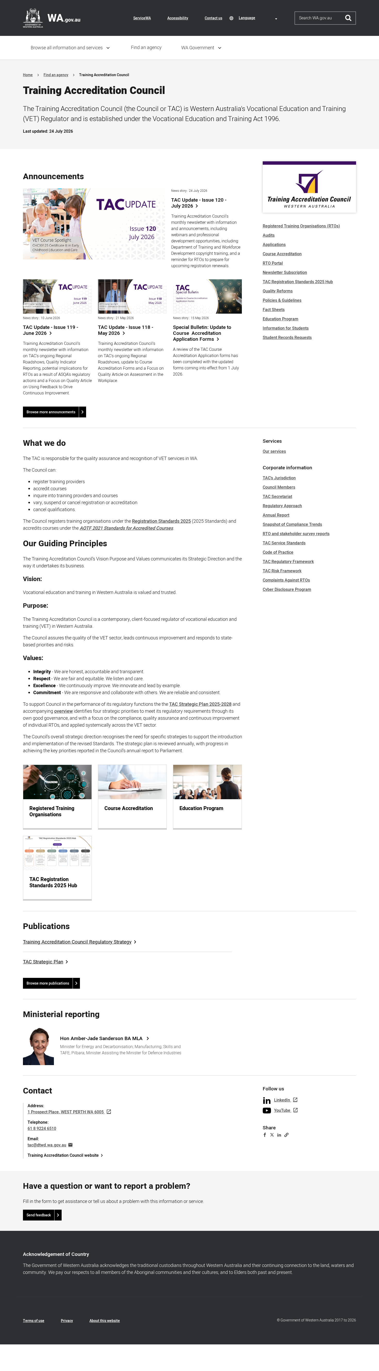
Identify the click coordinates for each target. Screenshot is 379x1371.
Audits (269, 235)
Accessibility (177, 18)
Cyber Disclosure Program (287, 590)
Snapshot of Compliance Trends (292, 524)
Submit (348, 18)
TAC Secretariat (277, 497)
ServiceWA (142, 18)
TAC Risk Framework (282, 571)
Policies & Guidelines (282, 300)
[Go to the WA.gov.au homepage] (51, 18)
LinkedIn (282, 1100)
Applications (274, 245)
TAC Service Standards (284, 543)
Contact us (213, 18)
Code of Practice (278, 552)
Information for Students (286, 328)
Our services (274, 451)
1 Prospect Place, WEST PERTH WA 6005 (66, 1112)
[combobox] (259, 18)
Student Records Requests (287, 338)
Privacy (67, 1321)
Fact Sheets (274, 310)
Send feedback (39, 1215)
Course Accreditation (282, 254)
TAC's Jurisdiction (279, 478)
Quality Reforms (278, 291)
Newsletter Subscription (285, 273)
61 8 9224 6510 (42, 1129)
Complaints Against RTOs (286, 580)
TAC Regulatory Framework (288, 562)
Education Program (280, 319)
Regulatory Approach (282, 506)
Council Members (279, 487)
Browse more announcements (51, 412)
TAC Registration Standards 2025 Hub (298, 282)
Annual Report (276, 515)
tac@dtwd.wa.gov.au (47, 1145)
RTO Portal (273, 263)
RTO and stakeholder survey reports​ (296, 534)
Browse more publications (48, 983)
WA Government (197, 47)
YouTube (282, 1110)
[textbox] (259, 18)
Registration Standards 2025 (161, 521)
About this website (104, 1321)
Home (28, 75)
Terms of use (33, 1321)
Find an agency (146, 47)
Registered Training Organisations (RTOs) (301, 226)
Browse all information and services (67, 47)
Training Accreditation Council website (63, 1155)
